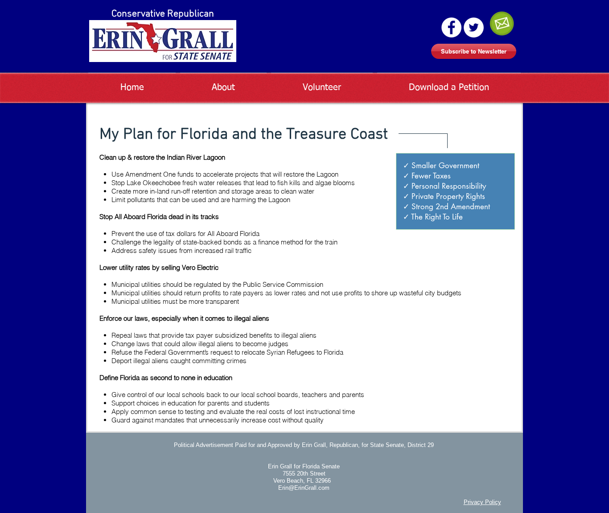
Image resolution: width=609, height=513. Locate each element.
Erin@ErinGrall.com (303, 487)
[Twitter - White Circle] (474, 27)
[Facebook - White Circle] (451, 27)
